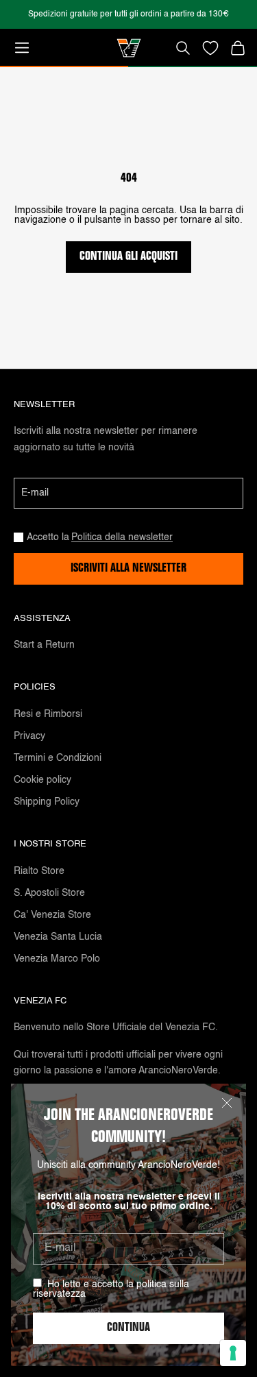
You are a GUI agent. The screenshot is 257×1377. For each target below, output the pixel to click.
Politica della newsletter (122, 537)
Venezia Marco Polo (57, 959)
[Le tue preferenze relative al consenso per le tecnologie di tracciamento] (233, 1353)
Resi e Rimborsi (48, 714)
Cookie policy (42, 780)
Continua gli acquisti (128, 257)
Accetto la (100, 537)
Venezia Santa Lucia (58, 937)
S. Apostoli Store (49, 893)
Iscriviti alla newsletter (128, 569)
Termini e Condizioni (57, 758)
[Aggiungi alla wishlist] (210, 48)
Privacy (29, 736)
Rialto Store (39, 871)
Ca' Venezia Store (52, 915)
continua (128, 1328)
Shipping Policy (46, 802)
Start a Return (44, 645)
